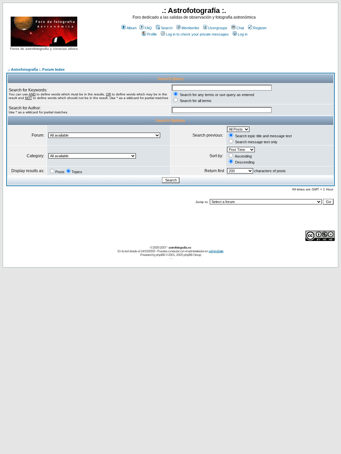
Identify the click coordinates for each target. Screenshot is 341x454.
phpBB (160, 255)
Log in (242, 34)
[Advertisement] (194, 49)
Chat (240, 28)
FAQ (148, 28)
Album (132, 28)
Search (166, 28)
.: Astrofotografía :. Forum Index (36, 69)
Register (260, 28)
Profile (152, 34)
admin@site (216, 251)
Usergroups (217, 28)
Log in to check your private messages (197, 34)
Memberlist (190, 28)
